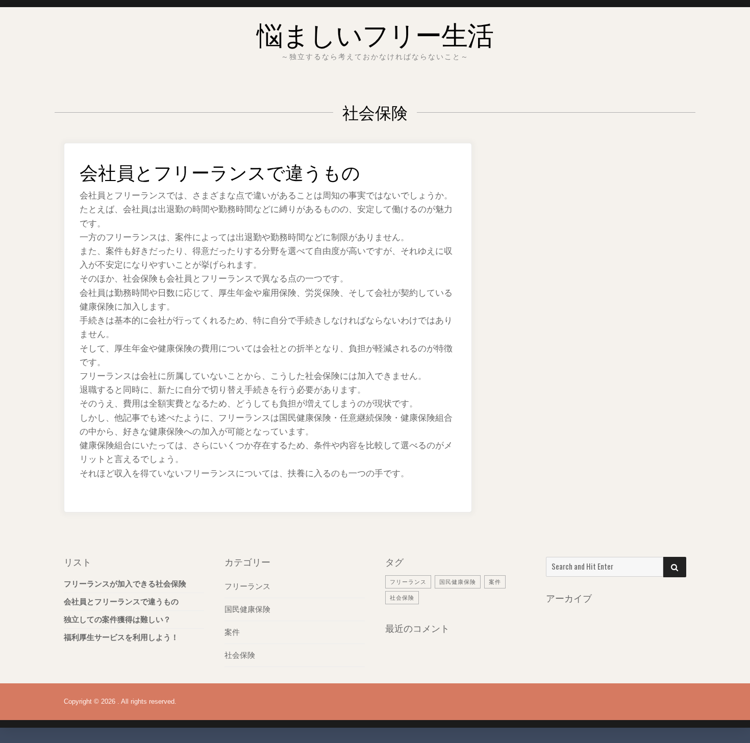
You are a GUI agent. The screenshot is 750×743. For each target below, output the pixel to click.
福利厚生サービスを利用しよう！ (121, 637)
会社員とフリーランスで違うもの (220, 171)
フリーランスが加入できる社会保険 (125, 583)
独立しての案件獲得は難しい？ (117, 619)
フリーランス (247, 586)
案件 (232, 632)
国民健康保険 (247, 609)
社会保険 (239, 655)
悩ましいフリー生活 (375, 33)
